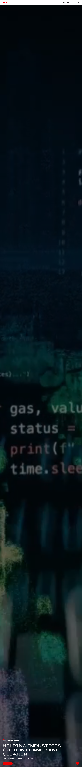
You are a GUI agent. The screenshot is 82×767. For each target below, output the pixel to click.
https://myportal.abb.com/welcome (78, 2)
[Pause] (77, 763)
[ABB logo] (5, 2)
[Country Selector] (73, 2)
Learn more (6, 763)
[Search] (76, 2)
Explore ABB (66, 2)
